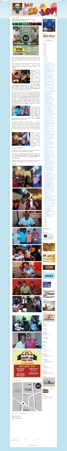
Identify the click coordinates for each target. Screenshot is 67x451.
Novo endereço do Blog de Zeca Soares (48, 350)
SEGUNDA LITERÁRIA (47, 159)
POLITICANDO (46, 145)
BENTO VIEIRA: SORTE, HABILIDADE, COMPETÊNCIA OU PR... (49, 99)
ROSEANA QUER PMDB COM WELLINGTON (49, 90)
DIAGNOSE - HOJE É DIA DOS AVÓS (48, 87)
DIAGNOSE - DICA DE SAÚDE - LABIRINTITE (49, 64)
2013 (44, 226)
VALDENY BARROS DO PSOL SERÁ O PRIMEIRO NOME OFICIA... (49, 84)
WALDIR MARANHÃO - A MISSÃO (48, 181)
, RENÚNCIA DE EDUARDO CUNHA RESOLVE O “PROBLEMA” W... (48, 182)
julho (44, 61)
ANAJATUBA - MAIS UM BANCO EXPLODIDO (49, 199)
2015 (44, 224)
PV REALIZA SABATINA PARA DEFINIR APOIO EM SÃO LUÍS (49, 173)
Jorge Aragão (45, 346)
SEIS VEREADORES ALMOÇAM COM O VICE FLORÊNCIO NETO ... (49, 71)
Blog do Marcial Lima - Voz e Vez (48, 233)
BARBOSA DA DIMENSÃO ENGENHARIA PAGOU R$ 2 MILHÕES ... (49, 147)
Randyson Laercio (46, 372)
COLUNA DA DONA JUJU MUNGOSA (48, 63)
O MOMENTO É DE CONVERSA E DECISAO (49, 176)
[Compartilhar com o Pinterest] (24, 413)
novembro (45, 57)
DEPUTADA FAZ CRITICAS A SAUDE (48, 142)
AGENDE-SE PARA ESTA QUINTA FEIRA (49, 74)
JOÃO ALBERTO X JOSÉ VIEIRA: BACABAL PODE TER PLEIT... (49, 200)
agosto (45, 60)
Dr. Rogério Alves (46, 333)
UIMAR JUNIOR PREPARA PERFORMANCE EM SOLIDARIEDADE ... (49, 155)
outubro (45, 58)
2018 (44, 53)
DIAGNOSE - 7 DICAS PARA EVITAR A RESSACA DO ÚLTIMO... (48, 139)
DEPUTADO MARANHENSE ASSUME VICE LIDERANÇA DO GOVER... (49, 180)
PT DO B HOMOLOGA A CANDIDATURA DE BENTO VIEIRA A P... (49, 94)
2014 (44, 225)
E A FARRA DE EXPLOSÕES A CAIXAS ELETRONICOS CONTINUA (49, 178)
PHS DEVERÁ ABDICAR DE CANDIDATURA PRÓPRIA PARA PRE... (49, 121)
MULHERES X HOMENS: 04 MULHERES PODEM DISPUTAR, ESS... (49, 188)
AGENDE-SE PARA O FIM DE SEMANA (49, 110)
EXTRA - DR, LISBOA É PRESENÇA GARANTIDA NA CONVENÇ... (48, 112)
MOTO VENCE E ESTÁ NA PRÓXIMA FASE (49, 137)
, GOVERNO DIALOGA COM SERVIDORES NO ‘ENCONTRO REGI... (49, 123)
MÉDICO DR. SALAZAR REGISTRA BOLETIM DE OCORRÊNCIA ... (49, 196)
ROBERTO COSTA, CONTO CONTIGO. (48, 334)
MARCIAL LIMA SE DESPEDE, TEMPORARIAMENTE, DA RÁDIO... (48, 210)
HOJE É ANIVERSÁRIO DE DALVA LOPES (49, 167)
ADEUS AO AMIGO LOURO (47, 194)
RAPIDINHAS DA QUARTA (47, 193)
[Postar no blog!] (22, 413)
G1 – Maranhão (45, 342)
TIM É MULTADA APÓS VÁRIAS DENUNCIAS (49, 134)
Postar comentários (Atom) (17, 440)
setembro (45, 59)
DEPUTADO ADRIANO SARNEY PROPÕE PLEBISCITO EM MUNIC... (49, 197)
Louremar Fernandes (46, 338)
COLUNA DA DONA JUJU (47, 207)
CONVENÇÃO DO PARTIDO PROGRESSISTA (49, 70)
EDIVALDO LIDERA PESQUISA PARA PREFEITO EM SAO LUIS (48, 77)
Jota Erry (45, 366)
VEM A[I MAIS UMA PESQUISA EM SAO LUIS (49, 130)
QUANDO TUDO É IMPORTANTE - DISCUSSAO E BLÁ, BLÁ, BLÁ (48, 103)
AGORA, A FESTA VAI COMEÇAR (48, 141)
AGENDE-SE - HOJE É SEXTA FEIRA (48, 144)
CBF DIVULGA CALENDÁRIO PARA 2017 (49, 187)
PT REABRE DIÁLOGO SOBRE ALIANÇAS (49, 91)
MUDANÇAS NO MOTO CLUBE (48, 216)
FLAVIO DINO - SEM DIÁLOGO (48, 116)
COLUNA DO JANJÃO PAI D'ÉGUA (48, 62)
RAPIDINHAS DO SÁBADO (47, 65)
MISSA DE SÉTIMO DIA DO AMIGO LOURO (49, 158)
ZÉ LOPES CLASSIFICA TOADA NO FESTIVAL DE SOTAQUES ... (48, 93)
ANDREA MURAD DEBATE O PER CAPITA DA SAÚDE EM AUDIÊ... (49, 184)
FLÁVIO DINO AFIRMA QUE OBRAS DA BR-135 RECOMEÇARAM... (49, 186)
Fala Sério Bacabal (46, 360)
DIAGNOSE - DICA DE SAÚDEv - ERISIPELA (49, 166)
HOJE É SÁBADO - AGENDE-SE (48, 172)
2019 (44, 52)
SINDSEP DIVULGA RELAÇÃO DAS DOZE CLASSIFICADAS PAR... (49, 81)
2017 (44, 54)
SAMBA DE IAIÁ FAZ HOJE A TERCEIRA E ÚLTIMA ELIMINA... (49, 67)
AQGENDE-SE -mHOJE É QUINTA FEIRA (49, 122)
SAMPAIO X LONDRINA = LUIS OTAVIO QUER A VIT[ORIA (49, 131)
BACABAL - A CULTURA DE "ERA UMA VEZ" (49, 205)
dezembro (45, 56)
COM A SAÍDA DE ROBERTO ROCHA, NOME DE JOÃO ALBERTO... (49, 133)
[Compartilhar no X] (23, 413)
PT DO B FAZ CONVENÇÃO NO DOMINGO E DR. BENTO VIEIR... (49, 114)
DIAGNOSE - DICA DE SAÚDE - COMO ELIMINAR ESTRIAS (49, 209)
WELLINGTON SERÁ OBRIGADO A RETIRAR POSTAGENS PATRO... (49, 107)
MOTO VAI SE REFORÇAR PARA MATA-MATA (49, 113)
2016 (44, 55)
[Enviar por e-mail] (21, 413)
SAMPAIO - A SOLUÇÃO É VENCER (48, 143)
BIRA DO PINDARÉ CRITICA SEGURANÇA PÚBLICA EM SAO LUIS (49, 215)
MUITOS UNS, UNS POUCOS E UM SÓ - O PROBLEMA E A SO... (49, 101)
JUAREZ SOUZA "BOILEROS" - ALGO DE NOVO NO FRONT (49, 164)
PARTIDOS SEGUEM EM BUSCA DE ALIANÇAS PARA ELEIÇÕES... (48, 169)
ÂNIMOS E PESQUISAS (47, 213)
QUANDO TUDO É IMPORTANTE (48, 160)
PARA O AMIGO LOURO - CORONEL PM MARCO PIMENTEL (49, 157)
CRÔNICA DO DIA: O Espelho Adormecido (48, 325)
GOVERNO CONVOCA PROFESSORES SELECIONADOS (49, 119)
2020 (44, 51)
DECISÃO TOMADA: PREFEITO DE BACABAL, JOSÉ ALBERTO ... (48, 76)
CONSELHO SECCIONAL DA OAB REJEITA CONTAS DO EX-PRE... (49, 109)
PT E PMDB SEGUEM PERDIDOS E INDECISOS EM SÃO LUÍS (48, 97)
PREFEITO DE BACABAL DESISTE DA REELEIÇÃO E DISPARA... (49, 69)
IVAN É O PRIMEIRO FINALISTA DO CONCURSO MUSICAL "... (48, 136)
